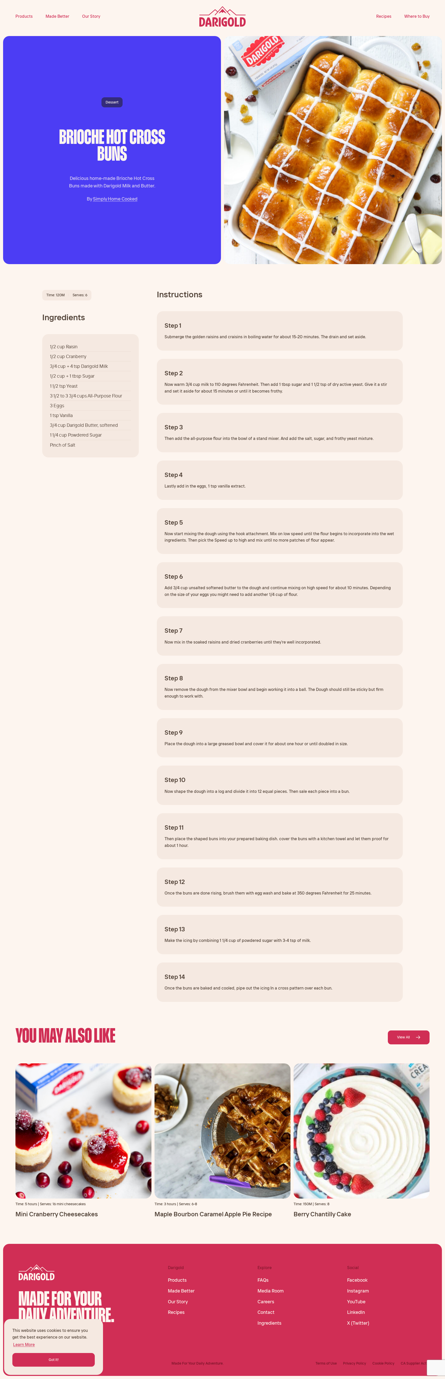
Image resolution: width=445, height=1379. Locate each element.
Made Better (57, 16)
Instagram (358, 1291)
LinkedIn (356, 1312)
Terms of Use (326, 1363)
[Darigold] (222, 16)
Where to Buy (417, 16)
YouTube (356, 1302)
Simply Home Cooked (115, 199)
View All (403, 1037)
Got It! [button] (54, 1359)
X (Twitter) (358, 1323)
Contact (266, 1312)
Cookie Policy (383, 1363)
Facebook (357, 1280)
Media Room (271, 1291)
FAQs (263, 1280)
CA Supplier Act (413, 1363)
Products (24, 16)
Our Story (91, 16)
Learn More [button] (24, 1344)
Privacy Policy (354, 1363)
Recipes (383, 16)
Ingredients (269, 1323)
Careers (266, 1302)
